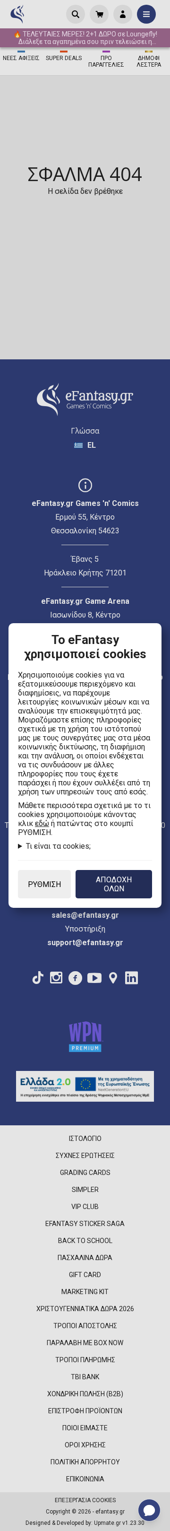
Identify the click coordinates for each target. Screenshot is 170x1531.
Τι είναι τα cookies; (58, 846)
